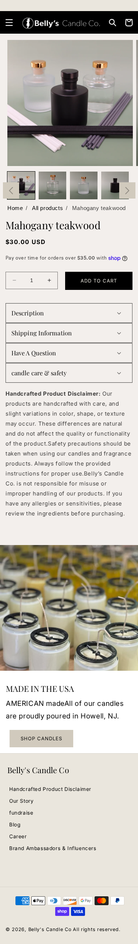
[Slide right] (127, 190)
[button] (9, 22)
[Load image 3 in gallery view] (84, 185)
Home (15, 208)
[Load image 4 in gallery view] (115, 185)
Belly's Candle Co (50, 929)
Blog (14, 825)
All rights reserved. (96, 929)
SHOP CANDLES (41, 738)
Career (18, 836)
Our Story (21, 801)
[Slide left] (11, 190)
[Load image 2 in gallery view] (52, 185)
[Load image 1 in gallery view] (21, 185)
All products (47, 208)
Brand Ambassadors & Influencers (52, 848)
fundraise (21, 813)
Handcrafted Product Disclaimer (50, 789)
